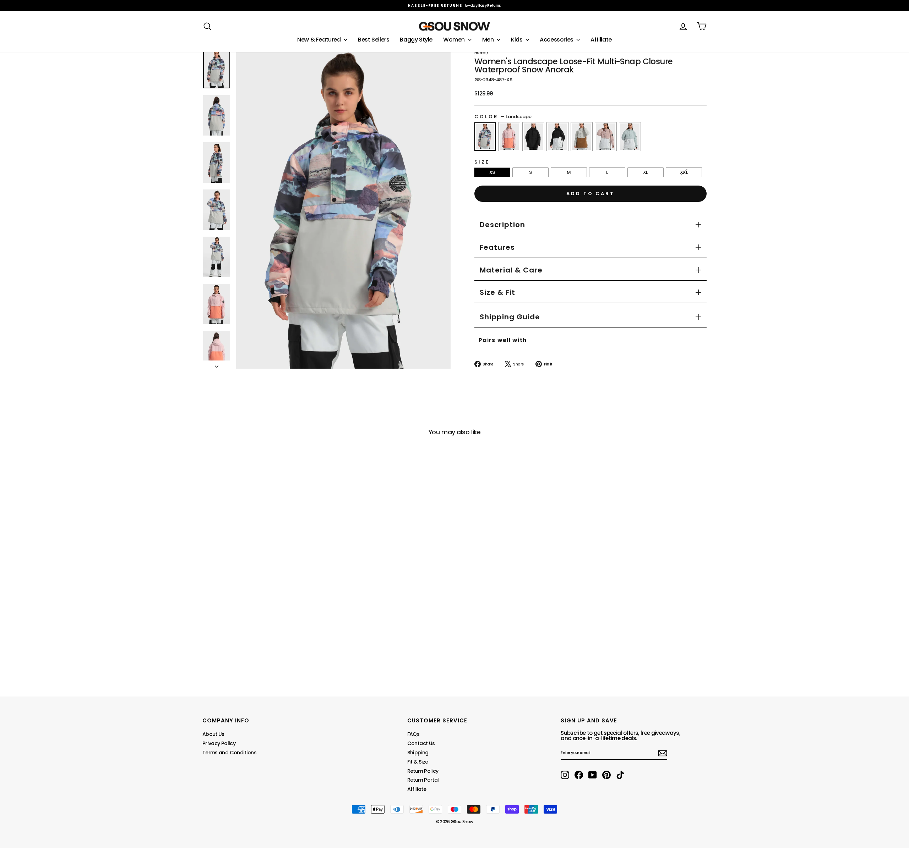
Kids (517, 39)
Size (482, 162)
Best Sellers (373, 39)
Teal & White (630, 136)
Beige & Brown (581, 136)
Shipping (418, 752)
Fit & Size (417, 761)
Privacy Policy (218, 743)
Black (533, 136)
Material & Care (511, 270)
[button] (497, 292)
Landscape (485, 136)
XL (645, 172)
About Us (213, 734)
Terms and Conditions (229, 752)
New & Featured (319, 39)
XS (492, 172)
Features (497, 247)
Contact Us (421, 743)
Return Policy (423, 771)
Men (488, 39)
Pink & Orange (509, 136)
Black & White (557, 136)
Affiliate (600, 39)
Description (502, 225)
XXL (684, 172)
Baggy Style (416, 39)
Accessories (557, 39)
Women (454, 39)
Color (503, 116)
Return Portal (423, 779)
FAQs (413, 734)
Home (479, 52)
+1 (207, 637)
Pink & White (605, 136)
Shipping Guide (510, 317)
